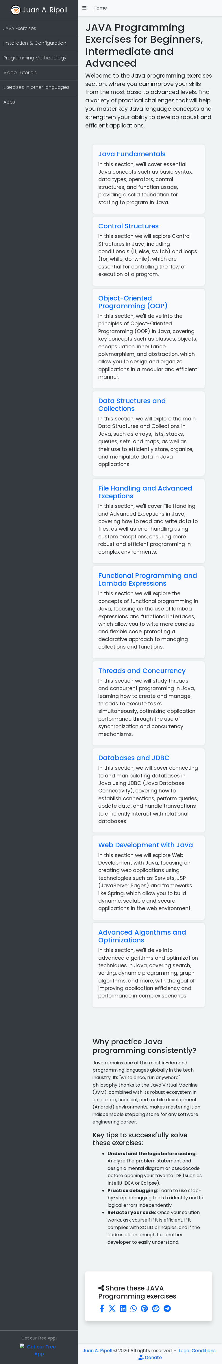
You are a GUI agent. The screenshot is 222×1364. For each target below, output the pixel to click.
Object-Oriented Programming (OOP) (133, 302)
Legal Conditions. (197, 1350)
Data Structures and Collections (132, 404)
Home (100, 8)
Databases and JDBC (134, 757)
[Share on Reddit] (156, 1308)
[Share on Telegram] (167, 1308)
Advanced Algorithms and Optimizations (142, 936)
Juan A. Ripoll (45, 10)
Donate (153, 1357)
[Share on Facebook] (102, 1308)
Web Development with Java (145, 845)
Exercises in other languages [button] (36, 87)
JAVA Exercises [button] (19, 28)
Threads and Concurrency (142, 670)
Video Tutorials (20, 72)
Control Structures (128, 226)
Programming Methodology (34, 58)
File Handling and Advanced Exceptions (145, 492)
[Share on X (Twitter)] (112, 1308)
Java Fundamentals (132, 154)
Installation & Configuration (34, 43)
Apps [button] (9, 102)
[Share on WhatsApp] (133, 1308)
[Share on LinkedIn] (123, 1308)
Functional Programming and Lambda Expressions (147, 579)
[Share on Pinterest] (144, 1308)
